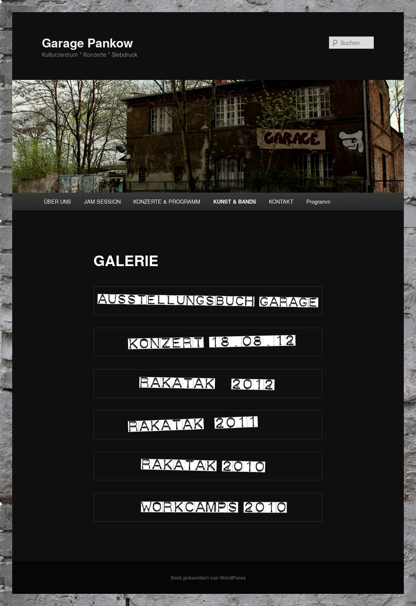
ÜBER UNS (57, 201)
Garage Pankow (87, 42)
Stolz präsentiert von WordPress (208, 577)
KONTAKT (281, 201)
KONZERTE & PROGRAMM (166, 201)
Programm (318, 201)
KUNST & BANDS (234, 201)
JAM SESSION (102, 201)
